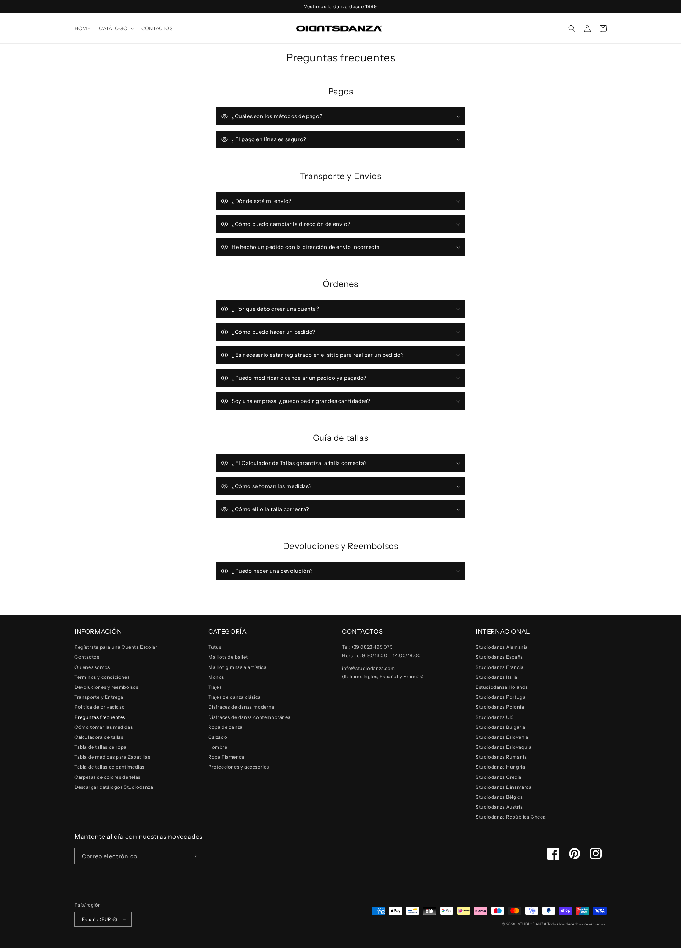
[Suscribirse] (194, 856)
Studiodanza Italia (496, 677)
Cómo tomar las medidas (103, 727)
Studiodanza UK (494, 717)
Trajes (215, 687)
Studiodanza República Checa (511, 817)
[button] (116, 28)
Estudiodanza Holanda (502, 687)
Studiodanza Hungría (500, 767)
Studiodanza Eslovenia (502, 737)
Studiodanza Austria (499, 807)
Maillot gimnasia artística (237, 667)
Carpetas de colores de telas (107, 777)
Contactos (86, 657)
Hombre (217, 747)
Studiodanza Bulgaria (500, 727)
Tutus (214, 647)
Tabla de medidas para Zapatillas (112, 757)
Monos (216, 677)
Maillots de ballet (228, 657)
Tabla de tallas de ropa (100, 747)
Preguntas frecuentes (99, 717)
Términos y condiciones (101, 677)
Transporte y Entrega (98, 697)
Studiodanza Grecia (498, 777)
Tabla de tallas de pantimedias (109, 767)
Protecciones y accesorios (238, 767)
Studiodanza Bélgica (499, 797)
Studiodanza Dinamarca (504, 787)
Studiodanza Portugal (501, 697)
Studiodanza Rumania (501, 757)
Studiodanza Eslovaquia (503, 747)
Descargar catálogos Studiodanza (113, 787)
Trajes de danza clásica (234, 697)
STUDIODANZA (532, 924)
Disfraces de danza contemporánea (249, 717)
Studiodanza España (499, 657)
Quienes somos (92, 667)
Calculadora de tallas (98, 737)
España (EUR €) (99, 919)
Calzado (217, 737)
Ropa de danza (225, 727)
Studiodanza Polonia (500, 707)
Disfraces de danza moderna (241, 707)
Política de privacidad (99, 707)
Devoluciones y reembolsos (106, 687)
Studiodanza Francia (500, 667)
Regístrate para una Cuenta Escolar (115, 647)
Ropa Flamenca (226, 757)
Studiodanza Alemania (502, 647)
